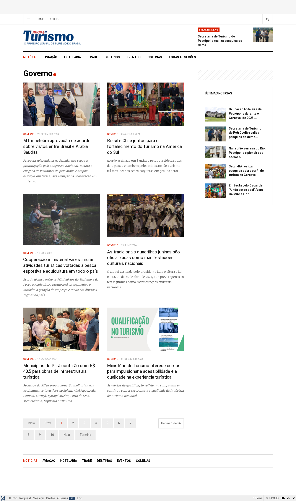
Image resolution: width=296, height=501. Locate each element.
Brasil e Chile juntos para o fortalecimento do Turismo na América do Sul (144, 146)
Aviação (50, 57)
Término (85, 435)
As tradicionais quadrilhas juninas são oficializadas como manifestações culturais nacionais (143, 258)
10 (52, 435)
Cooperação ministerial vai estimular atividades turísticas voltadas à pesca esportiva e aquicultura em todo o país (60, 265)
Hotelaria (72, 57)
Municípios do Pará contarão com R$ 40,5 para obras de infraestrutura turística (59, 371)
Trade (93, 57)
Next (67, 435)
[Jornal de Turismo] (62, 37)
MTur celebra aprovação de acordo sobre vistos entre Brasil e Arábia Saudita (57, 146)
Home (40, 19)
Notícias (30, 57)
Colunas (155, 57)
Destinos (112, 57)
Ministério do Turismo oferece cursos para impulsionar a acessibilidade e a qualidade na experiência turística (144, 371)
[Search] (267, 19)
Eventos (134, 57)
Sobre (54, 19)
